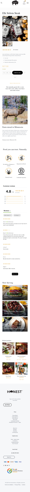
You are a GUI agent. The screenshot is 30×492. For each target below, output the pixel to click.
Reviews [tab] (7, 211)
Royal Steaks (8, 376)
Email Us (9, 457)
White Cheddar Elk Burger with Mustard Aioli (12, 296)
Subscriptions (15, 416)
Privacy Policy (18, 484)
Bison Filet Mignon (21, 356)
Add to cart (17, 73)
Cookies (23, 484)
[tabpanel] (15, 245)
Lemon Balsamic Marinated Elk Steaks (14, 328)
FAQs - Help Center (15, 439)
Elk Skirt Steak (8, 356)
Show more (15, 274)
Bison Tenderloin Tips (21, 376)
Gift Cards (15, 419)
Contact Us (15, 440)
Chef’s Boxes (15, 418)
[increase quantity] (10, 72)
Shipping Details (15, 442)
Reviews (15, 431)
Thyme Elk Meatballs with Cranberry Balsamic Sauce (14, 312)
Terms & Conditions (9, 484)
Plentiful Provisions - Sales (15, 422)
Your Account (15, 443)
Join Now (7, 405)
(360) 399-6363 (15, 453)
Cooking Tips (15, 432)
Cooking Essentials (15, 421)
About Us (15, 428)
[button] (15, 196)
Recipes (15, 429)
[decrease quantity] (4, 72)
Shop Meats (15, 415)
